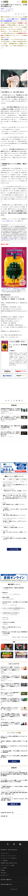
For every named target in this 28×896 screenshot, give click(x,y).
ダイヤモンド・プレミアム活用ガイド (9, 858)
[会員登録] (24, 2)
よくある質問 (3, 867)
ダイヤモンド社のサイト (6, 879)
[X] (7, 844)
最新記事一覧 (14, 804)
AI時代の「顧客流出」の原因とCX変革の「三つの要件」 (14, 741)
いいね (24, 479)
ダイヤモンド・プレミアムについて (8, 855)
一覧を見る (14, 761)
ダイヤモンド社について (6, 884)
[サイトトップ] (6, 2)
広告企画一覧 (4, 816)
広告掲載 (3, 870)
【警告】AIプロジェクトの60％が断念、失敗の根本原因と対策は (14, 756)
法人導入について (4, 875)
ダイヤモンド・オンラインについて (9, 849)
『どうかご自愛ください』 (8, 221)
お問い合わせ (3, 872)
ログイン (18, 1)
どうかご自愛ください (8, 10)
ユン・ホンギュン (10, 8)
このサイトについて (5, 853)
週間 (17, 479)
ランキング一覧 (14, 549)
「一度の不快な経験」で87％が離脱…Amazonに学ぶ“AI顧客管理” (14, 751)
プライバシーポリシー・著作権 (7, 865)
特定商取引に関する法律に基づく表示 (9, 863)
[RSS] (20, 844)
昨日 (11, 479)
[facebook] (14, 844)
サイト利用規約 (4, 860)
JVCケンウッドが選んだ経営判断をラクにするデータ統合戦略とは (14, 736)
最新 (4, 479)
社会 (2, 10)
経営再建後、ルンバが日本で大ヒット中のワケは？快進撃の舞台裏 (14, 746)
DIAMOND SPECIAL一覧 (7, 812)
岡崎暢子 (3, 8)
